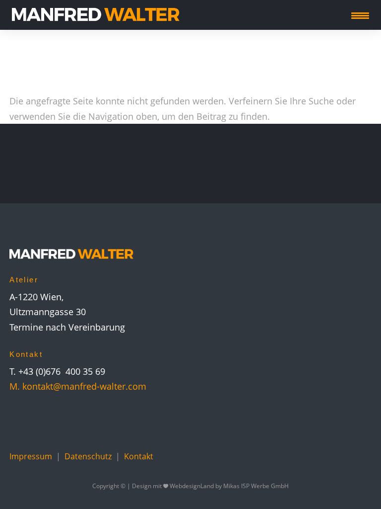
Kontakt (138, 456)
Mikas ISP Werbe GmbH (256, 486)
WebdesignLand (192, 486)
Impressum (30, 456)
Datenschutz (88, 456)
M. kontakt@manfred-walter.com (77, 386)
